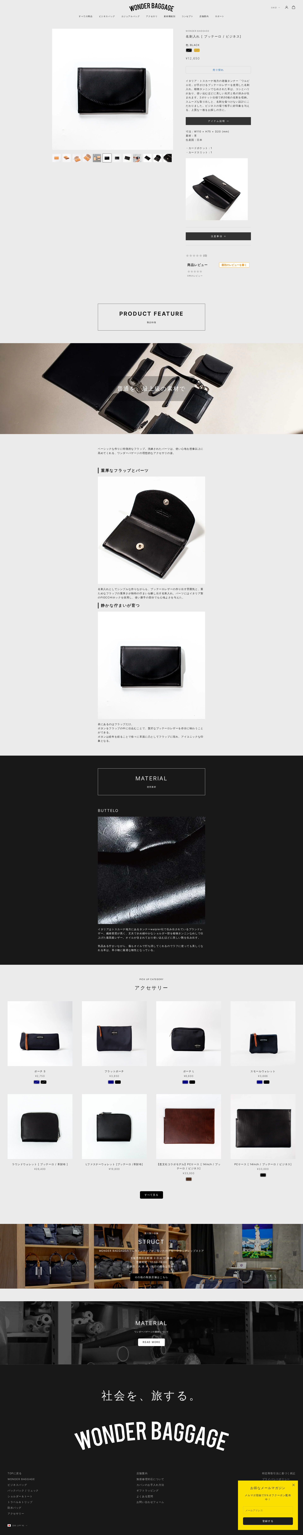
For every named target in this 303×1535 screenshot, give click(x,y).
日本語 (274, 7)
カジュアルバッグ (130, 16)
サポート (219, 16)
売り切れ (218, 69)
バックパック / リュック (23, 1490)
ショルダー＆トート (20, 1496)
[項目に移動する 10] (147, 158)
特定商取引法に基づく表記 (278, 1473)
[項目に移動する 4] (86, 158)
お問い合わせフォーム (150, 1502)
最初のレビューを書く (234, 264)
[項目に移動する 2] (66, 158)
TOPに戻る (15, 1473)
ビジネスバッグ (107, 16)
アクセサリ (151, 16)
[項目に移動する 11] (157, 158)
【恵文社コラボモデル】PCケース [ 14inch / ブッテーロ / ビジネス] (189, 1166)
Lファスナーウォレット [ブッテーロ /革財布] (114, 1164)
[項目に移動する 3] (76, 158)
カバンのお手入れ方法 (150, 1484)
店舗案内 (204, 16)
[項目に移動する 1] (56, 158)
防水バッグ (14, 1507)
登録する (268, 1521)
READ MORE (151, 1342)
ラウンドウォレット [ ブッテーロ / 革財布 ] (40, 1164)
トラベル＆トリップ (20, 1502)
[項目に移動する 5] (96, 158)
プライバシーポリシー (276, 1479)
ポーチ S (40, 1071)
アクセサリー (16, 1513)
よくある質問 (145, 1496)
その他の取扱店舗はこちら (151, 1277)
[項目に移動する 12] (167, 158)
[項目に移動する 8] (127, 158)
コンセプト (187, 16)
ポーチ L (188, 1071)
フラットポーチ (114, 1071)
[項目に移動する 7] (117, 158)
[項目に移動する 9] (137, 158)
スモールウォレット (262, 1071)
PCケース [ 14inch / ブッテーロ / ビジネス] (263, 1164)
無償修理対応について (150, 1479)
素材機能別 (169, 16)
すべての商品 (86, 16)
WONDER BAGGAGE (197, 31)
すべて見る (152, 1194)
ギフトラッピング (148, 1490)
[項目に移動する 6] (107, 158)
